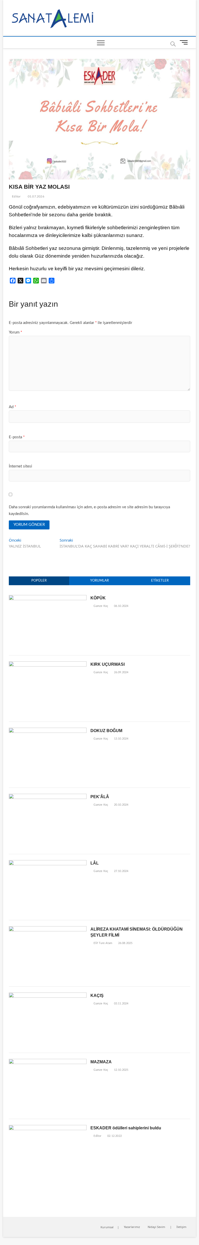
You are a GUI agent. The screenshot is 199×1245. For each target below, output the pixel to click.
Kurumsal (107, 1227)
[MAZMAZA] (48, 1062)
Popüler (39, 580)
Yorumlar (99, 580)
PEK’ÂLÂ (99, 797)
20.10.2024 (120, 804)
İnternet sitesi (20, 466)
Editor (15, 196)
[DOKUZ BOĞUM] (48, 730)
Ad (12, 407)
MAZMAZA (101, 1062)
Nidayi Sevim (156, 1227)
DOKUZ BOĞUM (106, 730)
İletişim (181, 1227)
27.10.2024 (120, 871)
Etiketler (160, 580)
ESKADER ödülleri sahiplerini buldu (125, 1128)
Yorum (15, 332)
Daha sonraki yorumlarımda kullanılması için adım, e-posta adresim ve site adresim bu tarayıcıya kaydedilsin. (89, 510)
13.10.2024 (120, 738)
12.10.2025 (120, 1069)
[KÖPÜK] (48, 598)
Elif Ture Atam (102, 943)
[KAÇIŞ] (48, 995)
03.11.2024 (120, 1003)
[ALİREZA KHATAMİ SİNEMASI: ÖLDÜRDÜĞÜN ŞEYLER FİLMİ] (48, 929)
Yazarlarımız (132, 1227)
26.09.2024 (120, 672)
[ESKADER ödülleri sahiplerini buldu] (48, 1128)
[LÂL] (48, 863)
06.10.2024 (120, 606)
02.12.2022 (114, 1136)
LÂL (94, 863)
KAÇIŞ (97, 995)
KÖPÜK (98, 598)
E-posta (17, 437)
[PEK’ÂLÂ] (48, 796)
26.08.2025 (124, 943)
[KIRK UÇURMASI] (48, 664)
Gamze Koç (100, 606)
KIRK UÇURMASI (107, 664)
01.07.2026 (35, 196)
